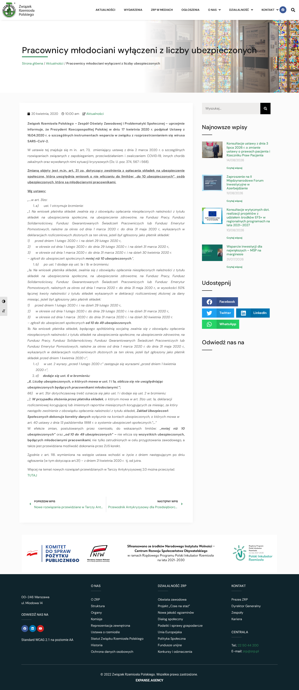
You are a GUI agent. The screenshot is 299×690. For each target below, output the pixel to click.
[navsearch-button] (293, 10)
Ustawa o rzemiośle (105, 632)
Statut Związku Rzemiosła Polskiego (117, 638)
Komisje (96, 619)
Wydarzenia (133, 10)
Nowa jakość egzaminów (176, 612)
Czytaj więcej (234, 168)
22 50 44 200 (248, 645)
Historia (97, 645)
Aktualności (105, 10)
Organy (96, 612)
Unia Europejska (170, 632)
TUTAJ (32, 475)
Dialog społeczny (170, 619)
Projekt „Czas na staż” (174, 606)
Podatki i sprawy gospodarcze (180, 625)
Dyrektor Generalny (246, 606)
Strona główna (32, 63)
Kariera (236, 619)
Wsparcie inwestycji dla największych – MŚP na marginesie (244, 250)
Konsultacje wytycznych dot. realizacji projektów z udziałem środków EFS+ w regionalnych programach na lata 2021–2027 (248, 217)
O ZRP (95, 599)
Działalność (239, 10)
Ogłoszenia (190, 10)
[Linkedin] (32, 628)
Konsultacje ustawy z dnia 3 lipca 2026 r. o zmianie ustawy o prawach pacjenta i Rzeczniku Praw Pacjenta (248, 149)
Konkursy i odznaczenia (175, 651)
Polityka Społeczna (172, 638)
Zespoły (237, 612)
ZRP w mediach (162, 10)
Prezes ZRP (239, 599)
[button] (220, 301)
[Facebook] (282, 9)
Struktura (98, 606)
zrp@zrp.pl (251, 651)
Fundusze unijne (170, 645)
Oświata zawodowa (172, 599)
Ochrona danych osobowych (112, 651)
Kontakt (268, 10)
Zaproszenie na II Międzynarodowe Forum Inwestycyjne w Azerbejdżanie (245, 182)
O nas (212, 10)
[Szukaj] (265, 108)
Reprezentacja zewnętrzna (110, 625)
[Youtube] (40, 628)
